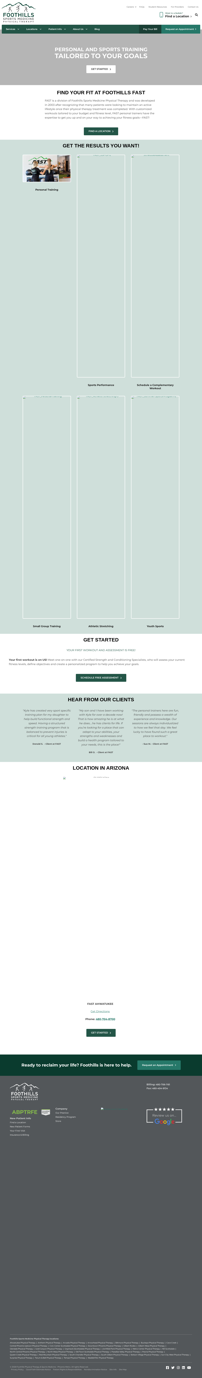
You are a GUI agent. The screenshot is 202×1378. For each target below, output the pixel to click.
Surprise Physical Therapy (21, 1358)
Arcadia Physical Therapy (74, 1343)
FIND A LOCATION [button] (100, 131)
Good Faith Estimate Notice (38, 1369)
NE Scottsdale (168, 1349)
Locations (31, 29)
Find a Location (18, 1122)
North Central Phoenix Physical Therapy (27, 1352)
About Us (78, 29)
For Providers (177, 7)
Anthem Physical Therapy (49, 1343)
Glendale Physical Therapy (21, 1349)
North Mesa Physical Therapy (60, 1352)
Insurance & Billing (19, 1135)
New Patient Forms (20, 1126)
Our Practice (61, 1112)
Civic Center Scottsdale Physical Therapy (67, 1346)
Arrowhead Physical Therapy (100, 1343)
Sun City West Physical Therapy (175, 1355)
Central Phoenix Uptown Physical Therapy (28, 1346)
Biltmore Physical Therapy (127, 1343)
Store (58, 1121)
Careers (130, 7)
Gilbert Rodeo (129, 1346)
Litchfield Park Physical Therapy (116, 1349)
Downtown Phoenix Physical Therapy (104, 1346)
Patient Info (55, 29)
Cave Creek (171, 1343)
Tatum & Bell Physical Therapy (48, 1358)
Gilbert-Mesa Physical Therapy (151, 1346)
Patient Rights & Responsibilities (67, 1369)
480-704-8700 (105, 1019)
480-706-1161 (163, 1084)
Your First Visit (17, 1130)
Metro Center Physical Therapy (146, 1349)
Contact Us (193, 7)
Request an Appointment (179, 29)
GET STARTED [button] (100, 69)
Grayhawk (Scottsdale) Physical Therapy (82, 1349)
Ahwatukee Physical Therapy (22, 1343)
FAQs (141, 7)
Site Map (123, 1369)
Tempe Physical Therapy (74, 1358)
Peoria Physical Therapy (152, 1352)
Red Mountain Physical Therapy (53, 1355)
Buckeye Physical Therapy (152, 1343)
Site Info (113, 1369)
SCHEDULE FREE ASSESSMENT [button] (100, 677)
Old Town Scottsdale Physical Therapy (92, 1352)
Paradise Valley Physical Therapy (125, 1352)
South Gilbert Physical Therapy (114, 1355)
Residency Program (65, 1117)
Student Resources (157, 7)
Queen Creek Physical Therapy (23, 1355)
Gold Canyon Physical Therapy (48, 1349)
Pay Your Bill (150, 29)
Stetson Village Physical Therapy (145, 1355)
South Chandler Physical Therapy (84, 1355)
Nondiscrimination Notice (95, 1369)
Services (10, 29)
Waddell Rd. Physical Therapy (101, 1358)
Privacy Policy (17, 1369)
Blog (97, 29)
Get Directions (100, 1011)
